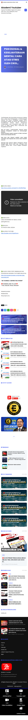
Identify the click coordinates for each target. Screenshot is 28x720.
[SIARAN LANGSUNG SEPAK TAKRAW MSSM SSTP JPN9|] (2, 2)
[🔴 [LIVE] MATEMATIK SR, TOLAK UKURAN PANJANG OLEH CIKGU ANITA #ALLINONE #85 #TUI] (5, 349)
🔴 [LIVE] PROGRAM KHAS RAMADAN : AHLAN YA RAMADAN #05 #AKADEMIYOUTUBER (13, 507)
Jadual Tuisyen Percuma (7, 652)
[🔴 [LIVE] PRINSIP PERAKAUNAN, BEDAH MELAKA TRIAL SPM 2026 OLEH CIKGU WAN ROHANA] (14, 543)
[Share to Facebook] (2, 310)
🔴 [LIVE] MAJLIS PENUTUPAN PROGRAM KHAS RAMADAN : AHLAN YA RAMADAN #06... (14, 482)
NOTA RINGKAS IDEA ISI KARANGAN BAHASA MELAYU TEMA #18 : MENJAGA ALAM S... (18, 373)
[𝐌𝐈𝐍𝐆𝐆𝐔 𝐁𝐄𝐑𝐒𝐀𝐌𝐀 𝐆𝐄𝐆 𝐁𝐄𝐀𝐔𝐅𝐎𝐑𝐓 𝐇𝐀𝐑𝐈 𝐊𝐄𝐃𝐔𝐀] (4, 605)
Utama (3, 642)
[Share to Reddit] (14, 310)
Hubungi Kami (17, 686)
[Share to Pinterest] (11, 310)
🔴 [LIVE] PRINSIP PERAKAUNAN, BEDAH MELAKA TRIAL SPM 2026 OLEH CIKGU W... (14, 560)
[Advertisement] (14, 29)
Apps (2, 654)
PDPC (5, 34)
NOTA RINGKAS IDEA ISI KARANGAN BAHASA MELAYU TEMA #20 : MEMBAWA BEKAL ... (18, 353)
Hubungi (3, 647)
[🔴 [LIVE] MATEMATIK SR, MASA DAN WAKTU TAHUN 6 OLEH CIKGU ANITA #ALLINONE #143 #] (4, 633)
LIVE (3, 555)
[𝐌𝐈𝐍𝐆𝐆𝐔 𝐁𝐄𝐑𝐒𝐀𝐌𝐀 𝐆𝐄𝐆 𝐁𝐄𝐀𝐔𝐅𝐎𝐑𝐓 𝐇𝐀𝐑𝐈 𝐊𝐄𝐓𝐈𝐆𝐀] (4, 588)
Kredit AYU (3, 649)
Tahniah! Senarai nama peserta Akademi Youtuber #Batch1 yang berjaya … (16, 453)
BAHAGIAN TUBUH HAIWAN (14, 464)
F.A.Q (2, 645)
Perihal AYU (10, 686)
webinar (10, 583)
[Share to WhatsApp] (8, 310)
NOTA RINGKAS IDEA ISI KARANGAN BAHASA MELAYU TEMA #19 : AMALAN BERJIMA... (18, 363)
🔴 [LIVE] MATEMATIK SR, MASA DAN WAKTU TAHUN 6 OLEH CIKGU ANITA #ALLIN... (17, 630)
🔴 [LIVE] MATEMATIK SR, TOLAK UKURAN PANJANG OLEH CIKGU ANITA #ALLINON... (18, 344)
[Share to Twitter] (5, 310)
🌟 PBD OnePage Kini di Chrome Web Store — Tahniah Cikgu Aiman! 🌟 (17, 459)
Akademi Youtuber (11, 7)
